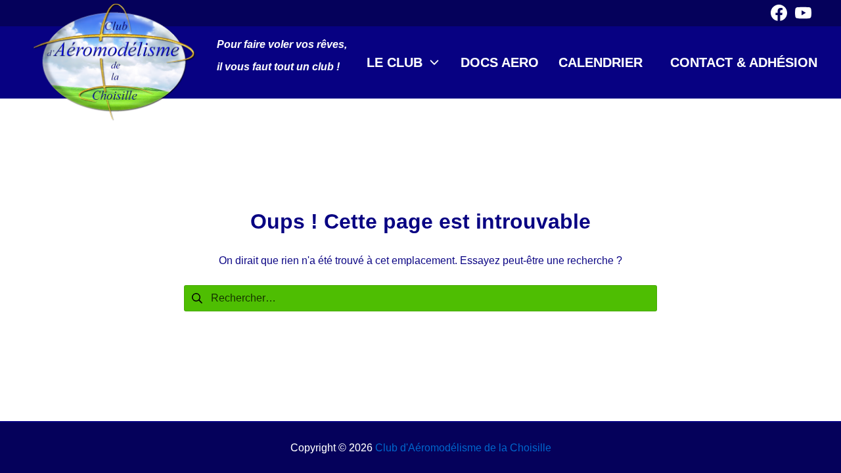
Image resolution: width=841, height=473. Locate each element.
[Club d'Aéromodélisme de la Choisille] (115, 62)
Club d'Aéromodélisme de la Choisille (463, 447)
